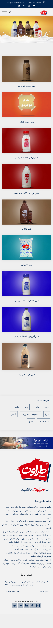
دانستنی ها (44, 421)
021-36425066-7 (35, 2)
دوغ (47, 414)
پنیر (26, 407)
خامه (17, 407)
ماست (36, 407)
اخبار (14, 414)
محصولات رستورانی (30, 414)
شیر (47, 407)
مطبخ (30, 421)
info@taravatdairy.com (15, 2)
